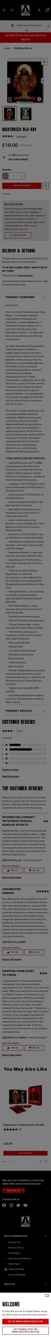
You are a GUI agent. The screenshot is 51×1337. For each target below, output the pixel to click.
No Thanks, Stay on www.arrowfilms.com (25, 1330)
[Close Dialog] (47, 1295)
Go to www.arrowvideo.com (25, 1322)
